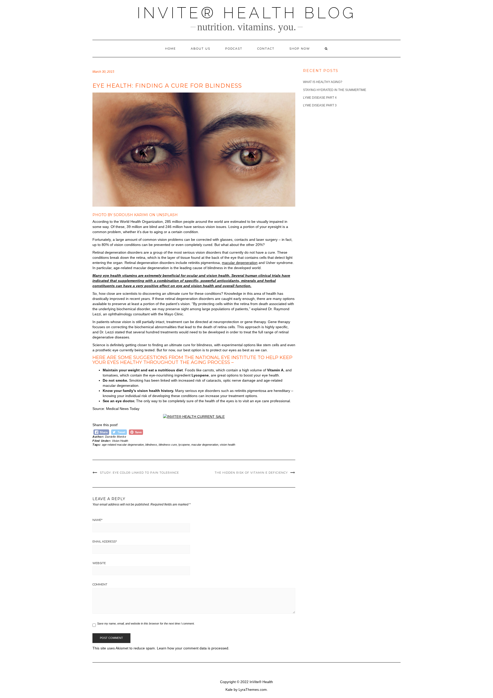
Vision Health (120, 440)
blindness (151, 444)
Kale (229, 689)
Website (99, 563)
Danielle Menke (115, 436)
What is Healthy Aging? (322, 82)
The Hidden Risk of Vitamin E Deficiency (251, 472)
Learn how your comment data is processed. (193, 648)
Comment (99, 584)
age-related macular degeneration (123, 444)
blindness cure (168, 444)
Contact (265, 48)
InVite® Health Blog (246, 13)
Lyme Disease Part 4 (320, 97)
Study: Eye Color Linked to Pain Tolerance (139, 472)
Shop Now (299, 48)
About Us (200, 48)
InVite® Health (261, 682)
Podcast (233, 48)
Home (170, 48)
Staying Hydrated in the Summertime (334, 90)
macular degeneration (240, 263)
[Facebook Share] (101, 431)
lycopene (184, 444)
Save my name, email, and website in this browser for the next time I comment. (146, 623)
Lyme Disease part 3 (320, 105)
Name (97, 520)
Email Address (104, 541)
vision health (227, 444)
